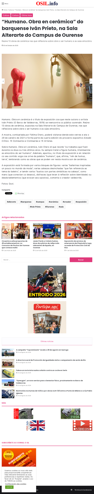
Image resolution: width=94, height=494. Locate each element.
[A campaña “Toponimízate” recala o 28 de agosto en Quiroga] (8, 353)
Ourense (50, 207)
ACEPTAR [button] (9, 487)
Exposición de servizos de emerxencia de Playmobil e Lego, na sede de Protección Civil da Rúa (78, 244)
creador (67, 202)
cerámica (54, 202)
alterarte (12, 202)
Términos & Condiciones (83, 490)
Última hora (27, 15)
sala (62, 207)
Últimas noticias (47, 341)
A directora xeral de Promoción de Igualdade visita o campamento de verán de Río (51, 360)
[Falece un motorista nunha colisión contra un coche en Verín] (8, 373)
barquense (26, 202)
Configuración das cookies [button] (15, 484)
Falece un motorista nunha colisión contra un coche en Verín (41, 370)
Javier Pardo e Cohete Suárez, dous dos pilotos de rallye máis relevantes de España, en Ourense (46, 244)
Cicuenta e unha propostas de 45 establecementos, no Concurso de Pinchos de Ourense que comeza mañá (15, 244)
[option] (47, 81)
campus (40, 202)
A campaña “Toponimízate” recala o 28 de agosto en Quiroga (42, 350)
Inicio (5, 10)
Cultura (11, 10)
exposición (82, 202)
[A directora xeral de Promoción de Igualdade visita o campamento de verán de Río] (8, 363)
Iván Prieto (36, 207)
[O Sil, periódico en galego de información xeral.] (47, 3)
